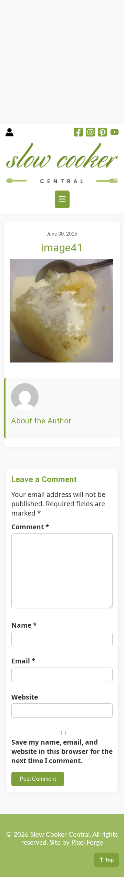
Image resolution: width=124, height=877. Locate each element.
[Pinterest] (102, 133)
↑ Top (106, 860)
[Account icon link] (9, 134)
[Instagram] (90, 133)
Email (23, 660)
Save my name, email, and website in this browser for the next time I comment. (62, 751)
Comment (30, 526)
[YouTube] (114, 133)
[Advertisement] (62, 62)
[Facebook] (78, 133)
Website (24, 697)
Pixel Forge (87, 843)
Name (24, 625)
